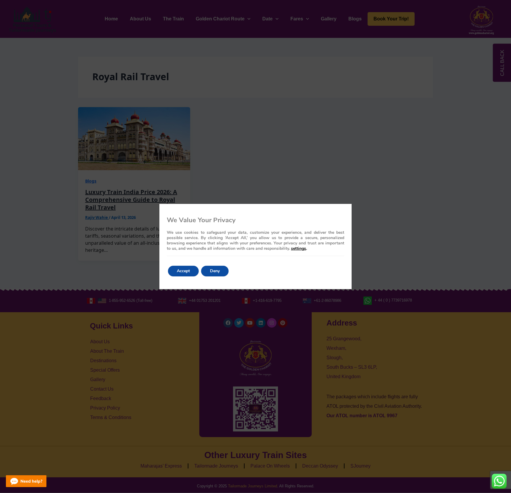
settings (298, 248)
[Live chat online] (26, 481)
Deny (215, 271)
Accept (183, 271)
